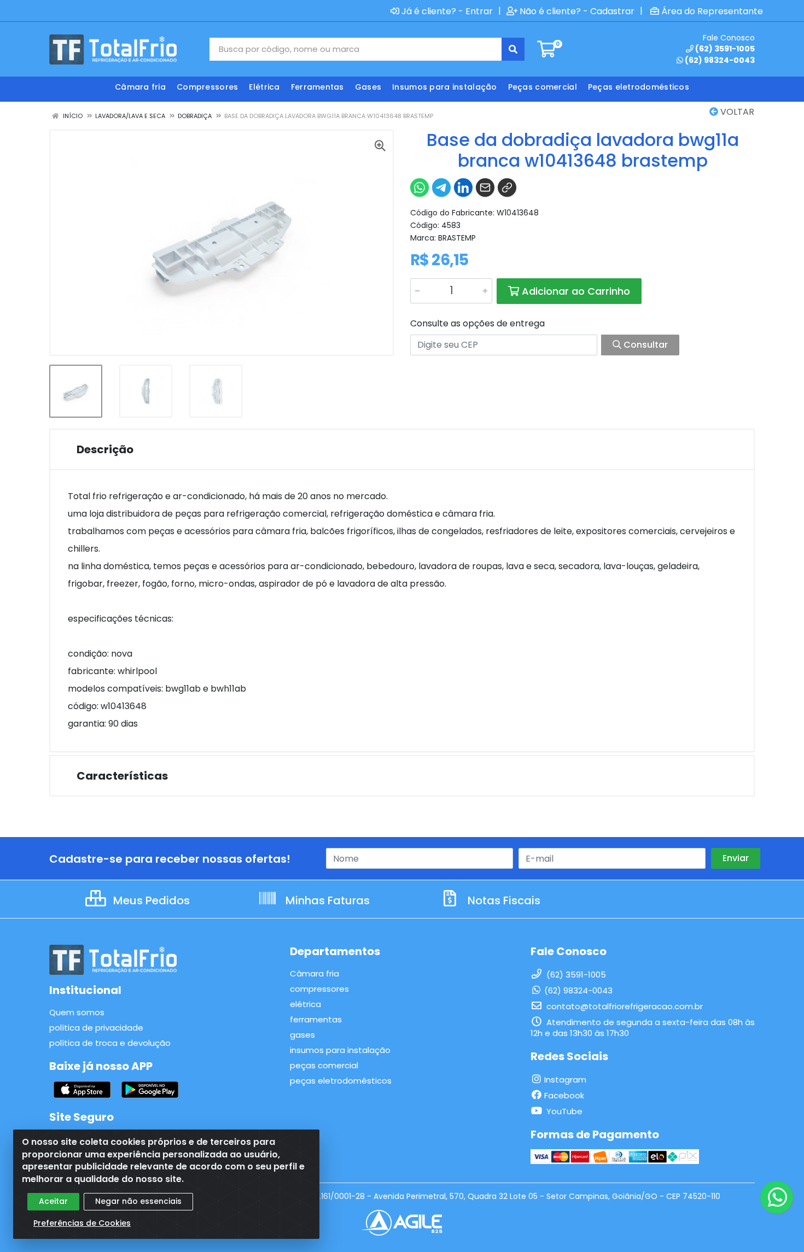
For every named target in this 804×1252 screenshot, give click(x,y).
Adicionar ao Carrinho (574, 291)
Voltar (736, 112)
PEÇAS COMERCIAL (324, 1065)
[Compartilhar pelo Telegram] (441, 187)
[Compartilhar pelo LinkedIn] (463, 187)
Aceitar (53, 1201)
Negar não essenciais (138, 1201)
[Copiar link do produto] (507, 187)
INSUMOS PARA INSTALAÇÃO (340, 1050)
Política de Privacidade (96, 1027)
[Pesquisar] (513, 49)
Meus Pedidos (150, 900)
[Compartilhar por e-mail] (485, 187)
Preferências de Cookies (82, 1223)
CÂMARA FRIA (314, 973)
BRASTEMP (457, 237)
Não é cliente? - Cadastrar (577, 11)
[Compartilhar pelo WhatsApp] (419, 187)
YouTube (563, 1111)
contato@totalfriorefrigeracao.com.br (623, 1006)
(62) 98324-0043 (720, 60)
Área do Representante (712, 11)
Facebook (564, 1095)
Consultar (644, 344)
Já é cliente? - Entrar (447, 11)
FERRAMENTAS (316, 1019)
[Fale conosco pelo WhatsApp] (776, 1197)
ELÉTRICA (305, 1004)
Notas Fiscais (502, 900)
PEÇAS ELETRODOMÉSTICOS (341, 1080)
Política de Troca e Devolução (110, 1043)
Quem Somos (76, 1012)
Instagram (565, 1079)
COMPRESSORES (319, 988)
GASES (302, 1034)
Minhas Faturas (326, 900)
